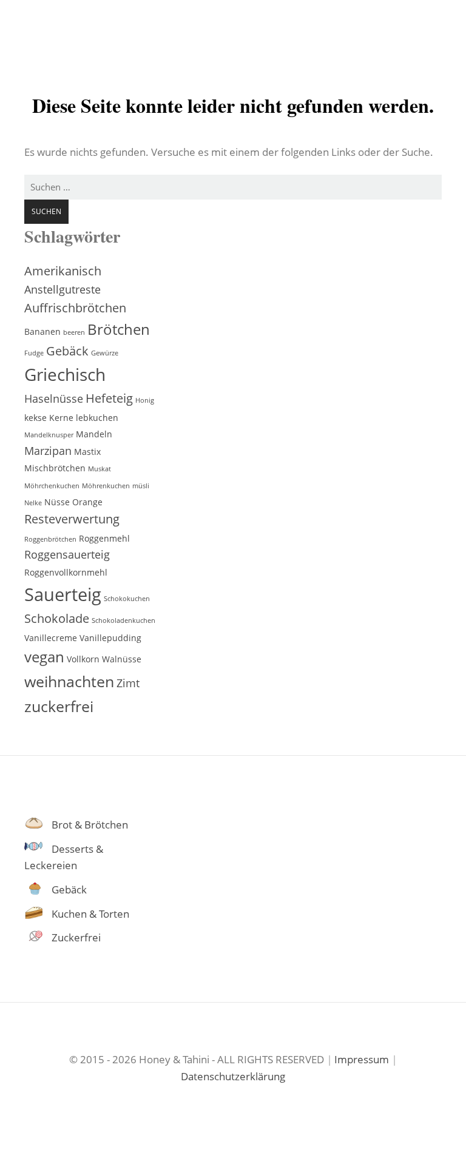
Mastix (87, 451)
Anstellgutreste (62, 289)
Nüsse (57, 502)
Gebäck (67, 351)
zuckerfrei (58, 706)
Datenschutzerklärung (233, 1076)
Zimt (128, 683)
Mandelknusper (48, 435)
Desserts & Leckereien (63, 857)
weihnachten (69, 681)
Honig (144, 400)
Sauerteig (62, 594)
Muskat (99, 469)
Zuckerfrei (76, 937)
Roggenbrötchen (50, 539)
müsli (140, 486)
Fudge (34, 353)
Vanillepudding (110, 638)
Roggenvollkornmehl (65, 572)
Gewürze (104, 353)
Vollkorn (83, 659)
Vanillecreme (50, 638)
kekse (35, 417)
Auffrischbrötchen (75, 308)
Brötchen (118, 329)
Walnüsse (121, 659)
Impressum (361, 1059)
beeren (74, 332)
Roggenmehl (104, 538)
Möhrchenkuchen (51, 486)
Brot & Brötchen (90, 825)
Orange (87, 502)
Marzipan (48, 450)
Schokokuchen (127, 598)
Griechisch (65, 374)
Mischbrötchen (55, 468)
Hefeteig (109, 398)
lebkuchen (97, 417)
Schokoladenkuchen (123, 620)
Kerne (61, 417)
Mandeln (94, 434)
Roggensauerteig (67, 554)
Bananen (42, 331)
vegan (44, 657)
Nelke (33, 503)
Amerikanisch (62, 271)
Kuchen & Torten (90, 914)
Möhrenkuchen (106, 486)
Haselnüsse (53, 398)
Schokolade (56, 618)
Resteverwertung (72, 519)
